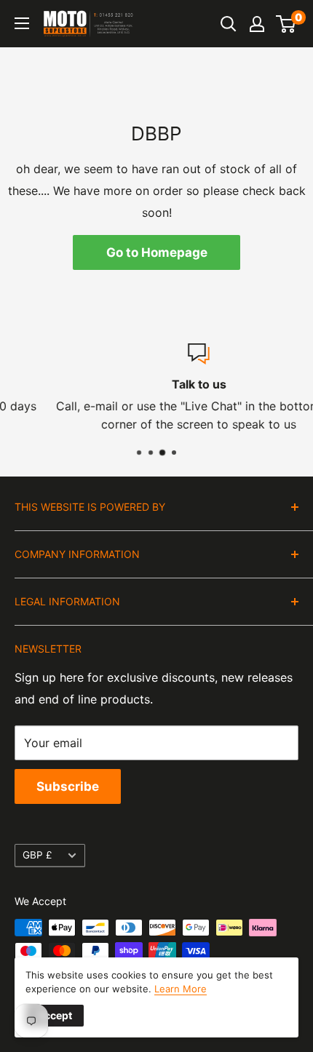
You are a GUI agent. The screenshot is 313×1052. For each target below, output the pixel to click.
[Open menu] (22, 23)
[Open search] (229, 24)
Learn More (180, 989)
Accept (54, 1015)
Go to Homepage (156, 252)
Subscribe (67, 786)
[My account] (257, 24)
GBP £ (37, 855)
